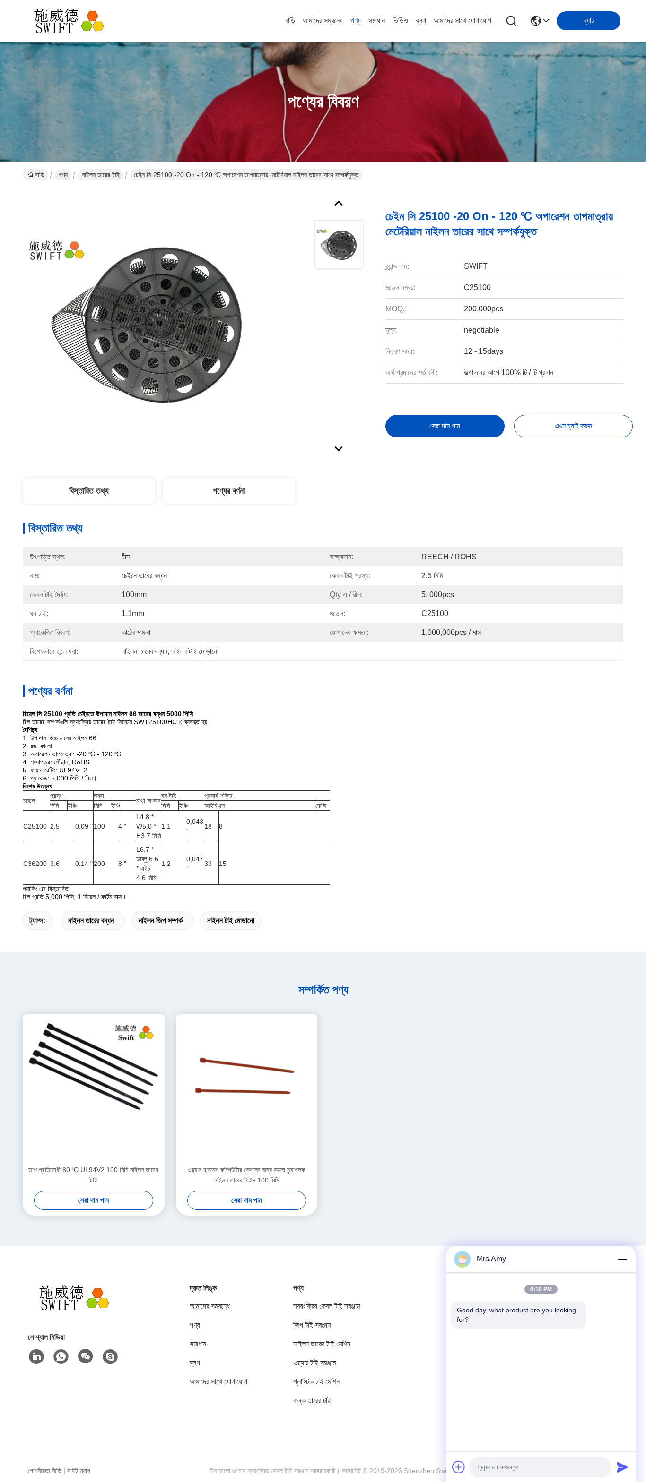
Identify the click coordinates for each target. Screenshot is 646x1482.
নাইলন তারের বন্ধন (91, 921)
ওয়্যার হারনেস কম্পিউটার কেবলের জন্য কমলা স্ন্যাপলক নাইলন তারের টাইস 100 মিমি (246, 1175)
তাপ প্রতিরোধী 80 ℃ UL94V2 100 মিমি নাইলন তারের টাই (93, 1175)
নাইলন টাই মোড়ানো (230, 921)
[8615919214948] (61, 1356)
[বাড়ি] (80, 1309)
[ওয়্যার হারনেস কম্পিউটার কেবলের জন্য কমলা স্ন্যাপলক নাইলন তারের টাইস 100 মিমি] (247, 1089)
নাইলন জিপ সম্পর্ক (161, 921)
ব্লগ (421, 21)
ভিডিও (400, 21)
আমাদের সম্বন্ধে (323, 21)
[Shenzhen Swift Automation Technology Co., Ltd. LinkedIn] (36, 1356)
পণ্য (355, 21)
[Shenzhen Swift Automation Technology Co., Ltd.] (75, 21)
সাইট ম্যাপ (78, 1470)
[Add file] (458, 1466)
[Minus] (622, 1259)
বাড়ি (290, 21)
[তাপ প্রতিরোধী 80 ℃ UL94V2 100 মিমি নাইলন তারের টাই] (93, 1089)
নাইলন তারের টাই (101, 175)
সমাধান (376, 21)
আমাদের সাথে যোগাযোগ (462, 21)
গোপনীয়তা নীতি (44, 1470)
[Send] (622, 1466)
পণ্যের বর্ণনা (229, 491)
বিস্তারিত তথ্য (89, 491)
